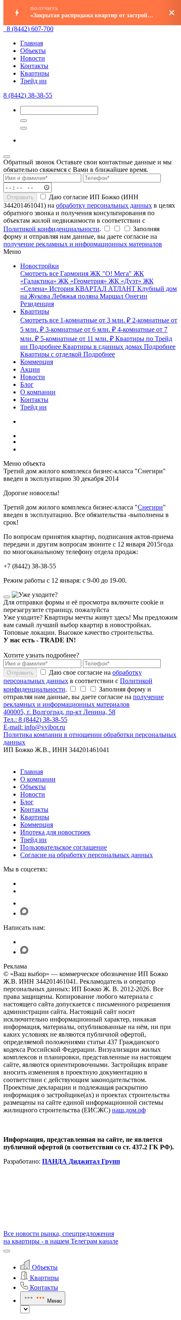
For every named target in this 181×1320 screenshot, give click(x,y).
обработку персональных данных (104, 205)
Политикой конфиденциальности (51, 228)
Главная (31, 43)
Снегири (150, 507)
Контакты (34, 65)
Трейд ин (33, 80)
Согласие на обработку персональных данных (86, 854)
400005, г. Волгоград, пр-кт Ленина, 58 (59, 711)
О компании (38, 779)
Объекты (33, 50)
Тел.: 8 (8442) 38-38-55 (35, 719)
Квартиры (34, 73)
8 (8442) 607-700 (30, 28)
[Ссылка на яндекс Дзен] (25, 903)
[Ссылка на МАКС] (24, 913)
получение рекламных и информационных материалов (82, 244)
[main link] (5, 28)
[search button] (23, 128)
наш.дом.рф (129, 1110)
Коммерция (36, 824)
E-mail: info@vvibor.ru (34, 727)
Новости (32, 58)
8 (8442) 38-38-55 (27, 95)
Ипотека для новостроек (55, 832)
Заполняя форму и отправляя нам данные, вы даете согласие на (82, 236)
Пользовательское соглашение (63, 847)
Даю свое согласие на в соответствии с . (77, 681)
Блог (27, 801)
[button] (6, 1251)
